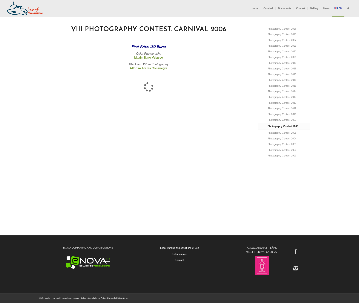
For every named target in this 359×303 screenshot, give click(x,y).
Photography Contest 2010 (282, 114)
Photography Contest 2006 (283, 126)
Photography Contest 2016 (282, 80)
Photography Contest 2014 (282, 91)
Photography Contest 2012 (282, 102)
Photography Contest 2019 (282, 63)
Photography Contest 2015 (282, 85)
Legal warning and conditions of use (179, 247)
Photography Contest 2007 (282, 119)
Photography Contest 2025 (282, 34)
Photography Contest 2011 (282, 108)
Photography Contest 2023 (282, 45)
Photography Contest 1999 (282, 155)
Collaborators (179, 254)
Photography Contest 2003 (282, 144)
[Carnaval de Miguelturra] (25, 8)
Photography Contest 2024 (282, 40)
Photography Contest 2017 (282, 74)
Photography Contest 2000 (282, 150)
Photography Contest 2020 (282, 57)
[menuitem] (255, 8)
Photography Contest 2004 (282, 138)
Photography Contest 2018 (282, 68)
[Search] (348, 8)
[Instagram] (295, 268)
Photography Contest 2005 (282, 132)
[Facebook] (295, 251)
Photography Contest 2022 (282, 51)
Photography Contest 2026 (282, 28)
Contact (179, 260)
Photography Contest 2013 (282, 97)
